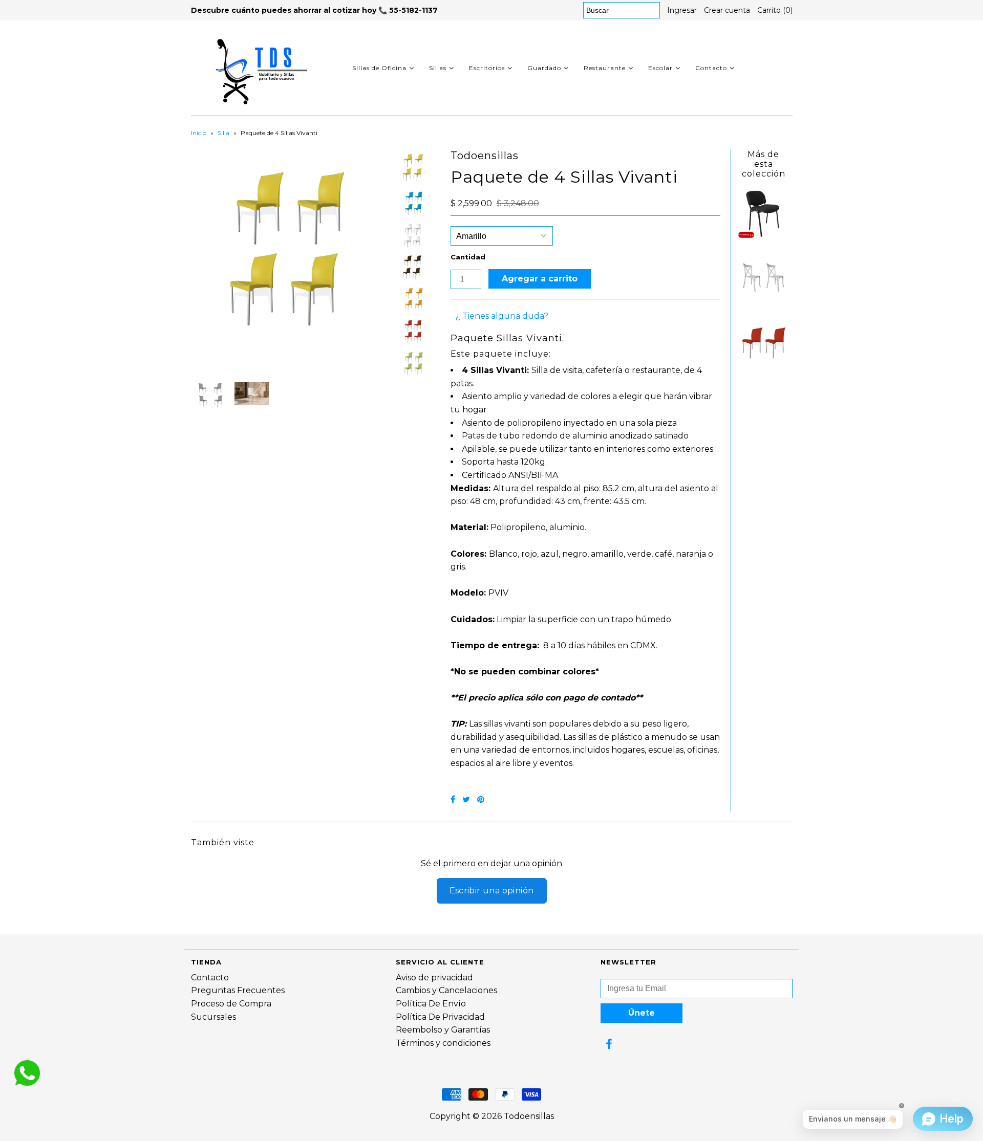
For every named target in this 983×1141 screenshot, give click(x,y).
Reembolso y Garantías (443, 1030)
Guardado (544, 68)
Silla (223, 133)
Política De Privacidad (440, 1017)
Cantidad (468, 257)
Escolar (660, 68)
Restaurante (605, 68)
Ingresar (682, 10)
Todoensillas (529, 1116)
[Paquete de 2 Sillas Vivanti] (763, 365)
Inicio (198, 133)
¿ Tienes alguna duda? (502, 316)
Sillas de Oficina (379, 68)
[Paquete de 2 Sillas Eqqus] (763, 301)
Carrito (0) (775, 10)
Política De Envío (431, 1003)
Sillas (437, 68)
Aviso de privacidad (434, 977)
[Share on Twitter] (466, 799)
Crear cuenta (727, 10)
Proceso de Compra (231, 1003)
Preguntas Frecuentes (238, 990)
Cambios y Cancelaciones (446, 990)
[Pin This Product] (480, 799)
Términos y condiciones (443, 1043)
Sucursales (213, 1017)
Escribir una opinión (492, 890)
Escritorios (487, 68)
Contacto (711, 68)
